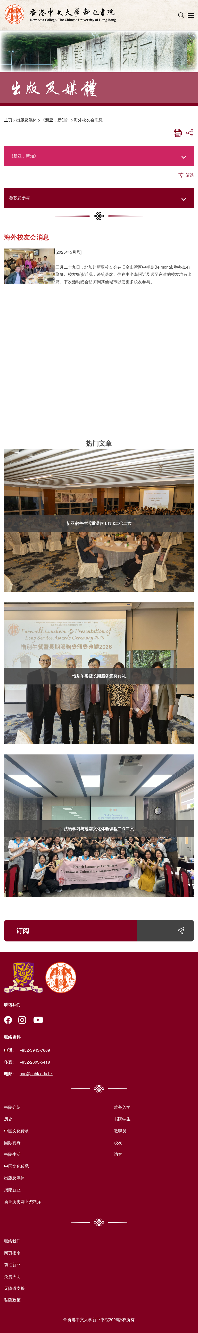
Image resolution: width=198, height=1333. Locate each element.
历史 (8, 1119)
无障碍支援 (14, 1288)
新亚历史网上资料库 (22, 1201)
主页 (8, 120)
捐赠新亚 (12, 1189)
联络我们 (12, 1241)
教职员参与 (19, 198)
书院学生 (122, 1119)
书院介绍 (12, 1107)
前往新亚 (12, 1264)
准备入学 (122, 1107)
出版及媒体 (26, 120)
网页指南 (12, 1253)
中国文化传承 (16, 1131)
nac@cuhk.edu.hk (36, 1074)
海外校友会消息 (88, 120)
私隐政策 (12, 1300)
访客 (118, 1154)
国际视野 (12, 1142)
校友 (118, 1142)
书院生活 (12, 1154)
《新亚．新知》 (55, 120)
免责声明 (12, 1276)
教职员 (120, 1131)
